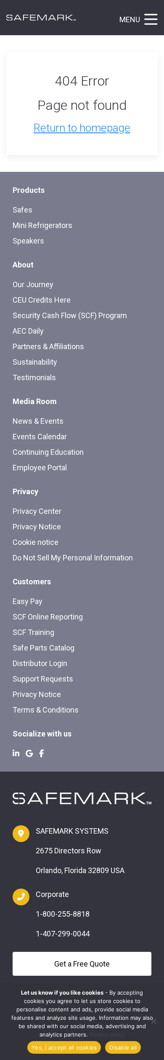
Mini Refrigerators (42, 225)
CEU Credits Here (42, 299)
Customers (32, 581)
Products (29, 190)
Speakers (28, 240)
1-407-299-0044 (63, 933)
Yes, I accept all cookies (64, 1047)
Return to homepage (82, 128)
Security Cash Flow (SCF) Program (70, 315)
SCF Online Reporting (48, 616)
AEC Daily (28, 331)
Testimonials (34, 377)
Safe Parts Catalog (43, 647)
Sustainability (35, 362)
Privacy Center (37, 511)
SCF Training (33, 632)
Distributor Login (40, 663)
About (23, 264)
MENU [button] (129, 19)
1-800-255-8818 (63, 914)
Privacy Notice (37, 526)
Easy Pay (27, 601)
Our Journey (33, 284)
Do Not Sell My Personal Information (73, 557)
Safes (22, 209)
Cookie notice (35, 542)
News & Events (38, 421)
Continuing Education (48, 452)
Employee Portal (40, 467)
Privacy (25, 491)
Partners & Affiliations (48, 346)
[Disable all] (153, 1021)
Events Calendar (40, 436)
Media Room (35, 401)
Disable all (123, 1047)
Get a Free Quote (82, 963)
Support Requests (43, 678)
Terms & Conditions (46, 709)
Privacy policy (107, 1034)
